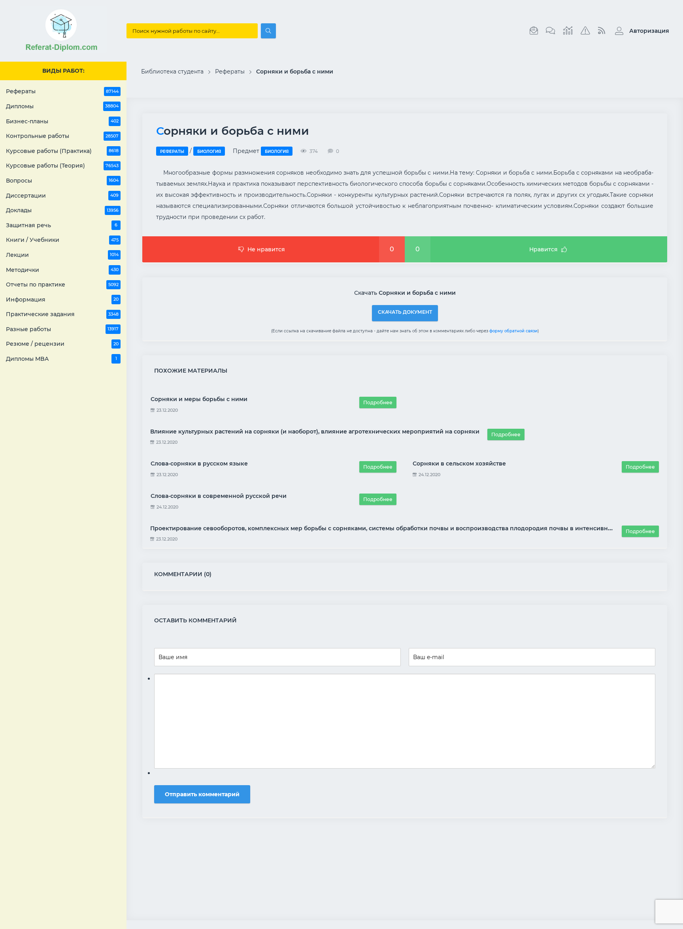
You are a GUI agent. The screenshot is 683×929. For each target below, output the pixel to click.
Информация (62, 299)
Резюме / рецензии (62, 343)
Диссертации (62, 195)
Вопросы (62, 180)
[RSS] (601, 31)
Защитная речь (61, 225)
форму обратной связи (513, 331)
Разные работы (62, 329)
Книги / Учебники (62, 239)
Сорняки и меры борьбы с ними (199, 399)
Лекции (62, 254)
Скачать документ (405, 312)
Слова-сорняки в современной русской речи (219, 495)
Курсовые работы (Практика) (62, 151)
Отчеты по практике (62, 284)
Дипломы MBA (61, 358)
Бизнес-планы (62, 121)
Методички (62, 269)
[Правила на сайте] (585, 31)
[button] (640, 30)
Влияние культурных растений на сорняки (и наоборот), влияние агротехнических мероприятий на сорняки (314, 431)
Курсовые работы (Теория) (62, 165)
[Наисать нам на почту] (534, 31)
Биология (209, 151)
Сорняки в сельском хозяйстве (459, 463)
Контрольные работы (62, 135)
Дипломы (62, 106)
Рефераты (62, 91)
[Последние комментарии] (550, 31)
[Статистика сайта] (568, 31)
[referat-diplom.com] (63, 51)
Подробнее (377, 402)
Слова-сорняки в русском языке (199, 463)
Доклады (62, 210)
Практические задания (62, 314)
